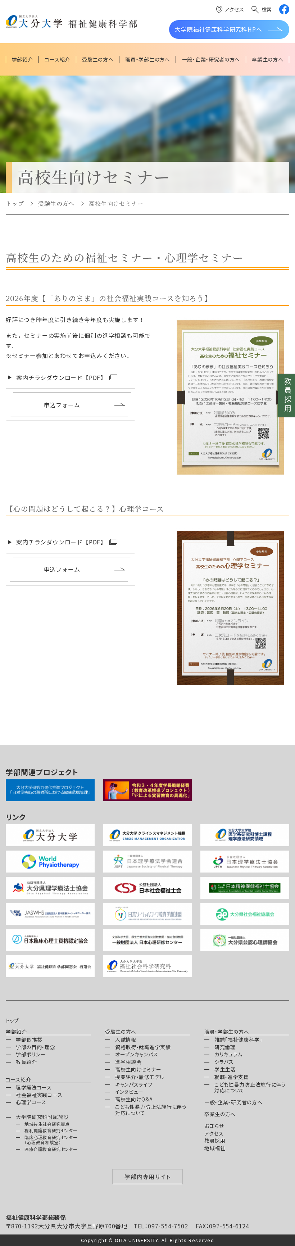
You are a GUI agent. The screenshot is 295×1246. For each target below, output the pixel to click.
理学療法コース (34, 1087)
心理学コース (31, 1102)
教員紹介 (26, 1061)
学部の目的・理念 (35, 1047)
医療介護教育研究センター (50, 1149)
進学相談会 (128, 1061)
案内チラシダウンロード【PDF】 (61, 377)
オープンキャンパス (136, 1054)
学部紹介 (16, 1032)
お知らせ (214, 1125)
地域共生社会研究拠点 (47, 1124)
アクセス (234, 9)
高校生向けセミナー (138, 1069)
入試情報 (125, 1039)
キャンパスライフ (134, 1084)
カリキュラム (228, 1054)
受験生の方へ (56, 203)
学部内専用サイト (147, 1176)
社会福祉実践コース (39, 1094)
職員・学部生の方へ (226, 1032)
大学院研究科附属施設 (42, 1116)
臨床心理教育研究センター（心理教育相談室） (50, 1139)
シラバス (224, 1061)
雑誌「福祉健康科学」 (238, 1039)
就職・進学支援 (231, 1076)
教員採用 (287, 395)
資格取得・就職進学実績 (143, 1047)
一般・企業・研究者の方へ (233, 1102)
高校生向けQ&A (134, 1099)
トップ (15, 203)
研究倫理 (225, 1047)
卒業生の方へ (220, 1114)
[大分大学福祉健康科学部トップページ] (71, 21)
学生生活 (225, 1069)
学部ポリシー (31, 1054)
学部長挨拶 (29, 1039)
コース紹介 (18, 1080)
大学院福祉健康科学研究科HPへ (218, 29)
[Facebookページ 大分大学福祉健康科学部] (284, 9)
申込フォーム (62, 404)
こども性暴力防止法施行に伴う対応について (151, 1109)
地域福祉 (215, 1148)
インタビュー (129, 1091)
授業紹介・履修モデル (139, 1076)
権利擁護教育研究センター (50, 1130)
